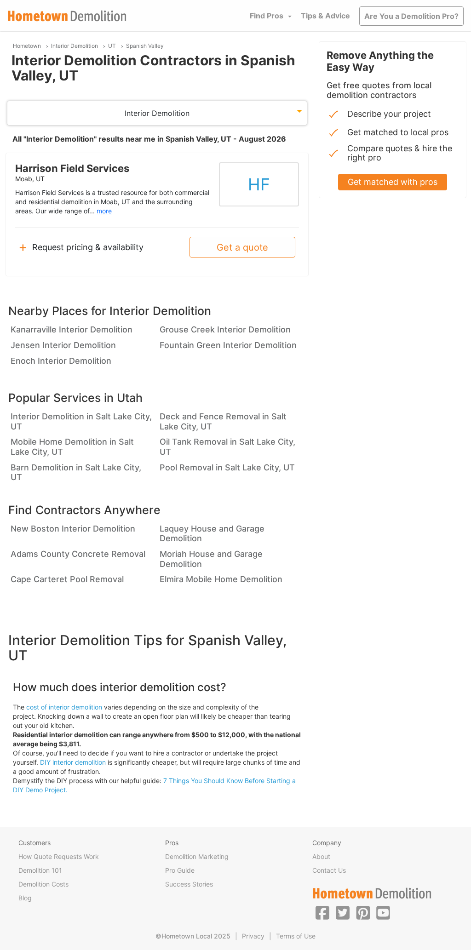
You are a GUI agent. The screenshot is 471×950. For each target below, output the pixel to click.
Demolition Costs (43, 884)
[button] (322, 912)
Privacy (253, 936)
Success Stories (189, 884)
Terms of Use (296, 936)
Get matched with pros (392, 182)
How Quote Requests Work (58, 856)
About (321, 856)
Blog (25, 898)
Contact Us (329, 870)
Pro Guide (180, 870)
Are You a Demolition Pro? (411, 16)
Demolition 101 (40, 870)
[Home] (67, 16)
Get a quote (242, 247)
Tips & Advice (325, 15)
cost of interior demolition (64, 707)
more (104, 211)
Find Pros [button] (266, 15)
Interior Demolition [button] (157, 113)
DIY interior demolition (73, 762)
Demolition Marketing (197, 856)
